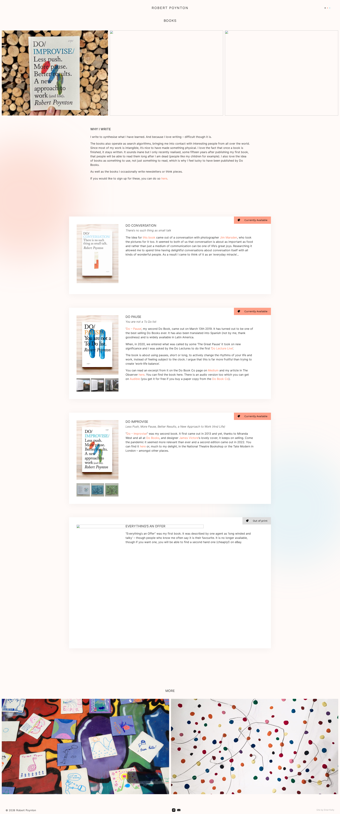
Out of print (260, 520)
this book (149, 237)
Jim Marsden (228, 237)
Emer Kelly (329, 810)
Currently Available (255, 220)
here (164, 178)
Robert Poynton (170, 8)
